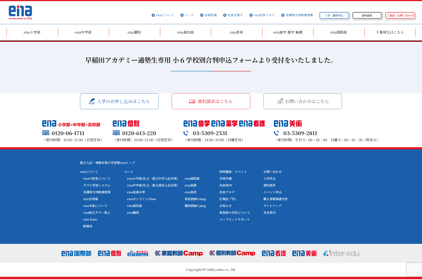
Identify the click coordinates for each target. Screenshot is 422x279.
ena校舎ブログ (264, 15)
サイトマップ (272, 205)
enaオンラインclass (141, 199)
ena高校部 (185, 32)
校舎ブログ (227, 192)
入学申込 (269, 178)
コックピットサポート (234, 219)
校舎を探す (235, 15)
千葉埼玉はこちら (390, 32)
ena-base (90, 219)
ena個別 (134, 32)
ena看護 (190, 185)
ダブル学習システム (96, 185)
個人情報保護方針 (275, 199)
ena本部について (95, 205)
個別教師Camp (195, 205)
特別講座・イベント (233, 171)
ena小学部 (32, 32)
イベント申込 (272, 192)
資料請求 (269, 185)
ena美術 (236, 32)
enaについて (165, 15)
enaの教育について (96, 178)
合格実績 (210, 15)
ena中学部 (83, 32)
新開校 (87, 226)
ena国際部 (338, 32)
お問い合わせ (272, 171)
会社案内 (269, 212)
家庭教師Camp (195, 199)
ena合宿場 (90, 199)
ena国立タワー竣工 (96, 212)
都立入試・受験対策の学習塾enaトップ (107, 162)
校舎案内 (225, 185)
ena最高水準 (136, 192)
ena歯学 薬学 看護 (287, 32)
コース (189, 15)
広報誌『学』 (228, 199)
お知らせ (225, 205)
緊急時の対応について (234, 212)
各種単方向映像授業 (299, 15)
